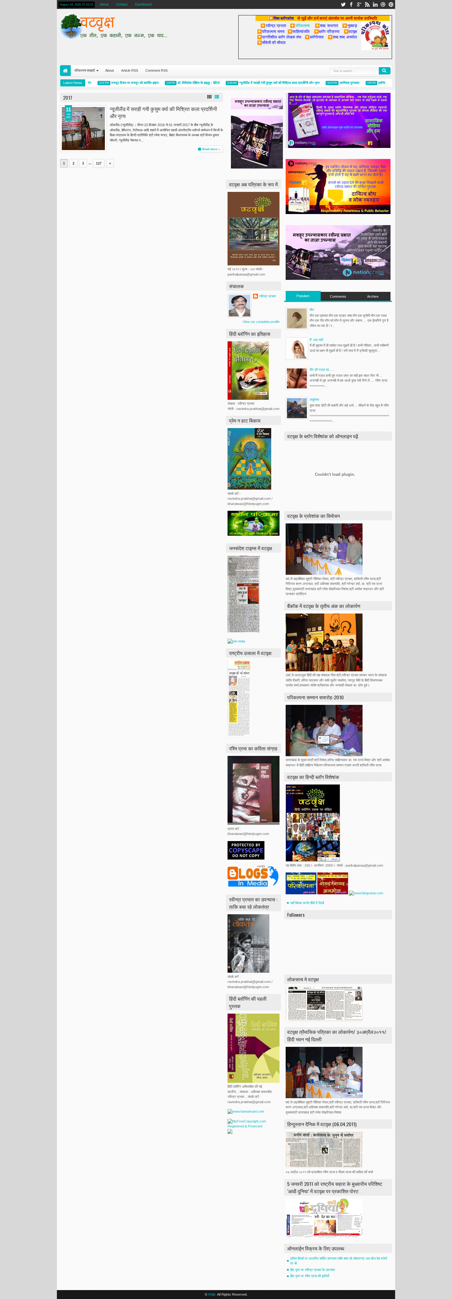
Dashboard (143, 4)
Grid (209, 96)
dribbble (383, 4)
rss (367, 4)
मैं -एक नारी (316, 340)
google (359, 4)
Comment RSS (156, 70)
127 (98, 163)
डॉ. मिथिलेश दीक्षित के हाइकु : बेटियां (184, 83)
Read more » (211, 149)
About (104, 4)
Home (65, 70)
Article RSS (129, 70)
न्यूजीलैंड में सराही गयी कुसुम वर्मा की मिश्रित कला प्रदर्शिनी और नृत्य (265, 83)
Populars (303, 296)
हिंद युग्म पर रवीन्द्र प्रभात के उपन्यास (312, 1270)
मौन (312, 310)
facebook (351, 4)
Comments (338, 296)
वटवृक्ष (211, 1294)
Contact (122, 4)
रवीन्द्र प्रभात (267, 296)
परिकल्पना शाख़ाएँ (84, 70)
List (217, 96)
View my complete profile (261, 322)
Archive (373, 296)
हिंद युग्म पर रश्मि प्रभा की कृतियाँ (309, 1276)
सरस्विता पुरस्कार (335, 83)
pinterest (391, 4)
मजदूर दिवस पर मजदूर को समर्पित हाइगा (120, 83)
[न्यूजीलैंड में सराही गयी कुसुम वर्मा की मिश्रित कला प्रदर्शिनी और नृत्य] (83, 128)
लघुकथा (314, 399)
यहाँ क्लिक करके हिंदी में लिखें (307, 903)
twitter (343, 4)
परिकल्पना (299, 25)
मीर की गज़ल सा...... (322, 369)
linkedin (375, 4)
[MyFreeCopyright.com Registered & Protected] (254, 1126)
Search (385, 70)
